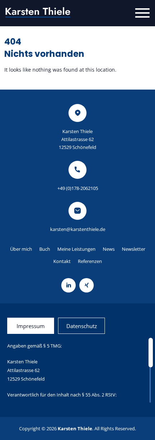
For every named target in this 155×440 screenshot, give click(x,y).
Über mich (21, 249)
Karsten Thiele (75, 428)
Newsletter (133, 249)
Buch (44, 249)
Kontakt (62, 261)
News (109, 249)
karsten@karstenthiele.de (77, 229)
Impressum (31, 326)
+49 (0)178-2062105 (77, 188)
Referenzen (90, 261)
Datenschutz (81, 326)
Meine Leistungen (76, 249)
